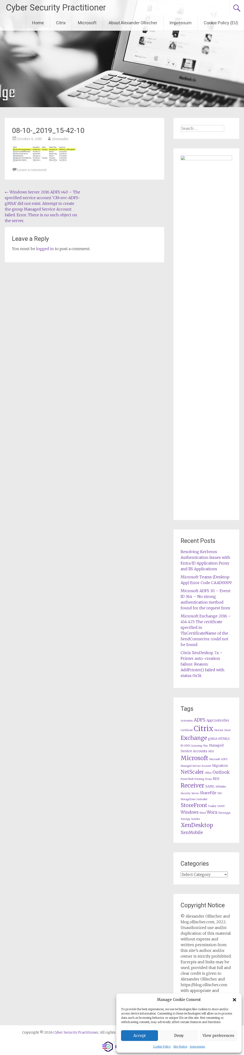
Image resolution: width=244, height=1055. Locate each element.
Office (208, 772)
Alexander (60, 139)
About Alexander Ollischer (133, 22)
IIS (182, 745)
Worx (212, 812)
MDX (211, 751)
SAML (209, 786)
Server (195, 793)
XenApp (185, 819)
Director (219, 730)
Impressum (197, 1046)
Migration (220, 766)
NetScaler (192, 772)
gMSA (212, 739)
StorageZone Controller (194, 799)
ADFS (199, 720)
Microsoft (87, 22)
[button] (234, 999)
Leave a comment (32, 170)
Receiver (192, 785)
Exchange (194, 737)
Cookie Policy (162, 1046)
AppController (217, 720)
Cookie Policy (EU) (221, 22)
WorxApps (224, 812)
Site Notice (180, 1046)
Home (38, 22)
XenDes (195, 819)
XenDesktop (197, 825)
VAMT (221, 806)
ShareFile (208, 793)
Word (202, 812)
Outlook (221, 772)
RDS (216, 779)
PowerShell (187, 779)
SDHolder (220, 786)
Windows (189, 812)
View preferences (218, 1035)
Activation (187, 720)
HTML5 (224, 739)
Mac (205, 745)
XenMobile (192, 832)
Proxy (208, 779)
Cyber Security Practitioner (56, 8)
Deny (179, 1035)
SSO (219, 793)
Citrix (61, 22)
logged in (45, 248)
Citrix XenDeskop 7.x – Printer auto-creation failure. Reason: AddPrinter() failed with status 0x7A (202, 664)
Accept (139, 1035)
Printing (199, 779)
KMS (187, 745)
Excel (227, 730)
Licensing (196, 745)
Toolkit (212, 806)
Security (185, 793)
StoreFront (194, 805)
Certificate (187, 730)
